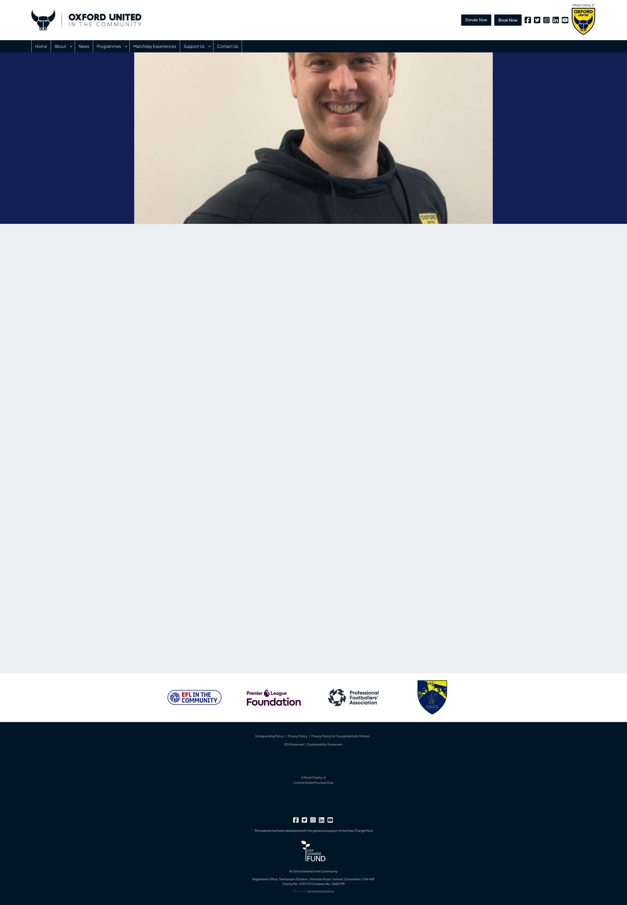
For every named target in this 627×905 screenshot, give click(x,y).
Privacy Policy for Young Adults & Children (340, 736)
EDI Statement (294, 744)
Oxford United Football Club (313, 782)
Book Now (508, 20)
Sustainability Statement (325, 744)
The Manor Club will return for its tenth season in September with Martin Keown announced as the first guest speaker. (403, 344)
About (60, 46)
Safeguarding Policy (269, 736)
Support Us (194, 46)
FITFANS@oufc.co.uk (256, 614)
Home (41, 46)
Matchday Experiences (154, 46)
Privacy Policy (297, 736)
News (84, 46)
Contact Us (227, 46)
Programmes (109, 46)
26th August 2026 (367, 290)
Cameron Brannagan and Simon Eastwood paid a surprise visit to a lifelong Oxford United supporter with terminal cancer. (404, 299)
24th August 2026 (367, 335)
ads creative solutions (320, 891)
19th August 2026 (366, 380)
